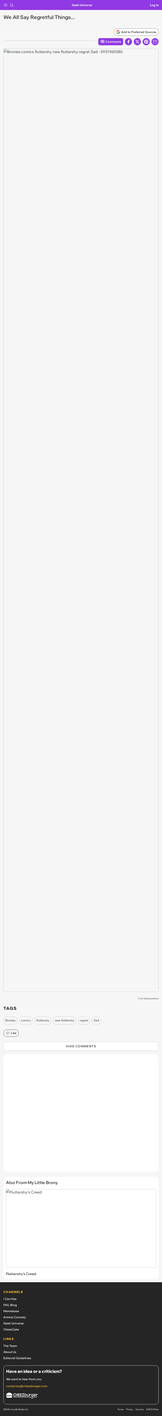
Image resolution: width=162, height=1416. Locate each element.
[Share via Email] (155, 41)
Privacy (129, 1409)
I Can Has (9, 1299)
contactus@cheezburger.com (26, 1386)
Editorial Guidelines (17, 1358)
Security (139, 1409)
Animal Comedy (14, 1317)
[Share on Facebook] (128, 41)
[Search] (12, 5)
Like (13, 1033)
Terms (120, 1409)
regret (84, 1020)
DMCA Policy (152, 1409)
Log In (154, 5)
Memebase (11, 1311)
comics (26, 1020)
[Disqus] (81, 1115)
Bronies (10, 1020)
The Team (10, 1346)
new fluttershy (64, 1020)
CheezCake (11, 1329)
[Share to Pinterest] (146, 41)
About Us (9, 1352)
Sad (96, 1020)
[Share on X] (137, 41)
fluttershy (42, 1020)
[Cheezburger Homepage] (81, 1396)
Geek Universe (82, 5)
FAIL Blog (10, 1305)
